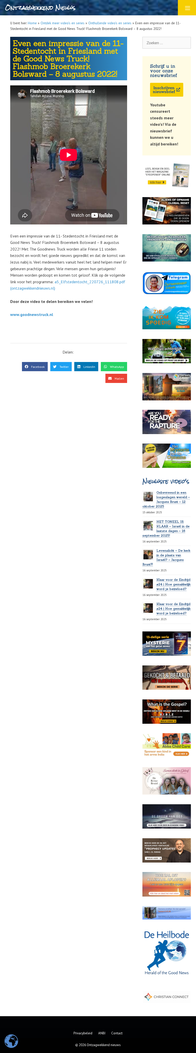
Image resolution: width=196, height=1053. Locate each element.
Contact (116, 1033)
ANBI (101, 1033)
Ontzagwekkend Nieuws (40, 8)
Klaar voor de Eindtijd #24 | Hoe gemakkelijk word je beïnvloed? (173, 584)
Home (32, 23)
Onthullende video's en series (109, 23)
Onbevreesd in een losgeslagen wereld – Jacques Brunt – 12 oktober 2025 (166, 499)
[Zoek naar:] (166, 42)
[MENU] (187, 7)
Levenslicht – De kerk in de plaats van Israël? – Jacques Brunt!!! (166, 557)
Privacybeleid (83, 1033)
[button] (35, 366)
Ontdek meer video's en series (62, 23)
